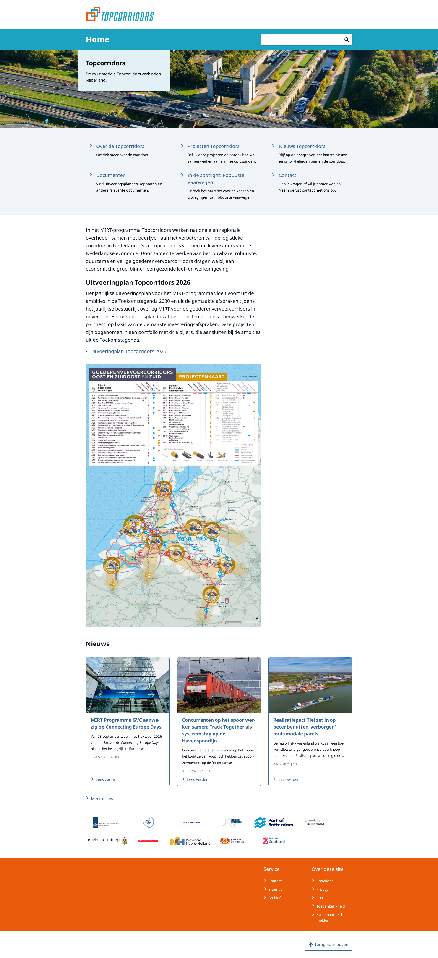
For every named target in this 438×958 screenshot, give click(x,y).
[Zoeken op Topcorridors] (346, 39)
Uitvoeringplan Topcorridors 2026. (129, 351)
